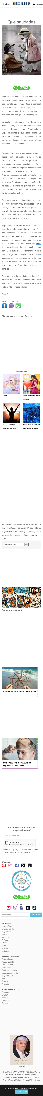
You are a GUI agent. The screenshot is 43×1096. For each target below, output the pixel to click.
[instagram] (10, 865)
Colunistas (6, 967)
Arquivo (5, 981)
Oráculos (5, 950)
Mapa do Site (7, 975)
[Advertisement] (21, 348)
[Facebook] (17, 865)
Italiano (5, 997)
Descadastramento (10, 973)
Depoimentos (7, 964)
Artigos (5, 940)
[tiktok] (30, 865)
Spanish (5, 992)
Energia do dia (8, 928)
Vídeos (5, 948)
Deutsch (5, 1000)
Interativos (6, 937)
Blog (4, 945)
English (5, 994)
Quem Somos (7, 959)
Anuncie (5, 983)
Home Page (7, 926)
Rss (3, 978)
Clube (4, 942)
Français (5, 1003)
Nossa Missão (8, 961)
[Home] (21, 880)
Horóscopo (6, 934)
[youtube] (4, 865)
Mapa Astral (7, 931)
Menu (7, 4)
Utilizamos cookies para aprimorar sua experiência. (20, 1088)
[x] (23, 865)
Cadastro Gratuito (9, 970)
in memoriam (21, 1066)
